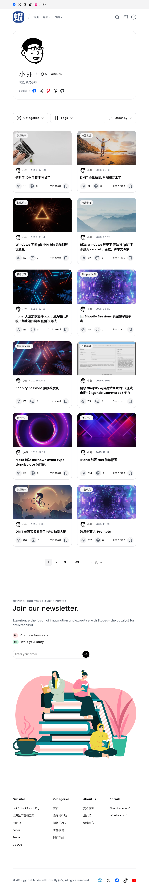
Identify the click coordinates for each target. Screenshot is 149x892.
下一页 (96, 562)
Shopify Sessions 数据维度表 (37, 388)
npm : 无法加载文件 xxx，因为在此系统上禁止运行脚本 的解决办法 (42, 318)
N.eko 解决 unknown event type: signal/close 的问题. (40, 462)
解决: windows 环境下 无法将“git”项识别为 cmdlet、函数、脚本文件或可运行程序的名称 (106, 247)
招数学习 (21, 202)
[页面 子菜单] (61, 17)
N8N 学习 (86, 417)
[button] (44, 4)
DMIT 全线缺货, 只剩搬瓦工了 (100, 177)
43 (77, 562)
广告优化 (86, 489)
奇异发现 (86, 135)
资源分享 (21, 135)
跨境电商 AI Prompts (95, 531)
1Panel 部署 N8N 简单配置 (98, 460)
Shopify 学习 (89, 274)
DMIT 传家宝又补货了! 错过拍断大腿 (41, 531)
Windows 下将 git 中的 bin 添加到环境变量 (42, 247)
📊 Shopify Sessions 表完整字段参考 (105, 318)
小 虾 (25, 170)
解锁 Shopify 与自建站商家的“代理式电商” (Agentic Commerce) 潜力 (106, 390)
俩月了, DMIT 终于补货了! (33, 177)
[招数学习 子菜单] (65, 823)
